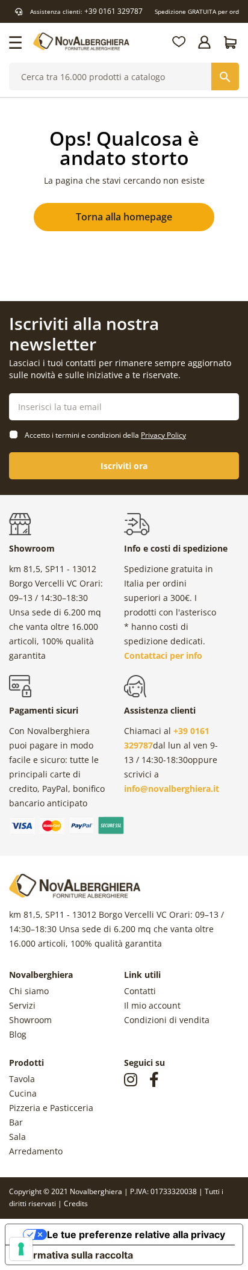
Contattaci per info (163, 655)
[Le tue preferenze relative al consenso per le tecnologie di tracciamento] (21, 1248)
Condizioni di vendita (166, 1020)
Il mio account (152, 1005)
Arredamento (36, 1151)
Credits (76, 1203)
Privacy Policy (163, 435)
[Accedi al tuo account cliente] (205, 42)
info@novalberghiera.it (171, 788)
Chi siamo (29, 991)
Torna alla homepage (124, 216)
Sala (17, 1136)
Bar (16, 1122)
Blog (17, 1034)
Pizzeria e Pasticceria (51, 1107)
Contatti (140, 991)
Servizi (22, 1005)
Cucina (23, 1093)
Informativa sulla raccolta (74, 1255)
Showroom (30, 1020)
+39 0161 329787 (113, 11)
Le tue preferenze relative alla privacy (136, 1234)
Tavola (22, 1079)
